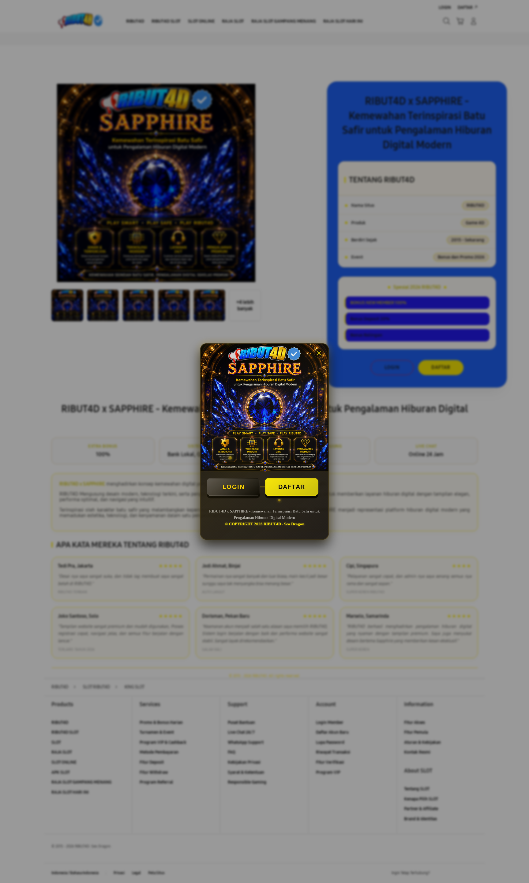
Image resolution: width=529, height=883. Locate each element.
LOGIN (234, 486)
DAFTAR (291, 486)
